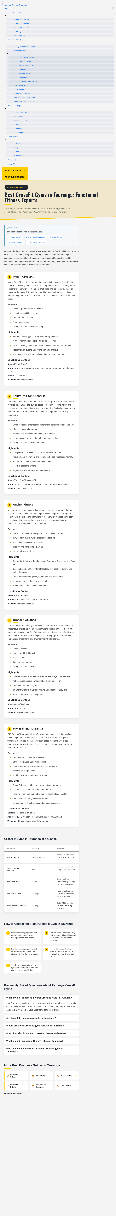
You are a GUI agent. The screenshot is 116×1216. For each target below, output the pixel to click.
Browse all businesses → (14, 1093)
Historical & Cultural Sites (24, 97)
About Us (18, 152)
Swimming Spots (25, 69)
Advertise (18, 144)
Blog (16, 148)
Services (17, 125)
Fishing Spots (24, 73)
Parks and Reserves (27, 57)
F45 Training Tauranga (16, 905)
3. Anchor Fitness (56, 237)
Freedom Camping (21, 28)
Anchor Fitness (13, 881)
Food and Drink (20, 120)
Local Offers (12, 164)
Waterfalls (23, 77)
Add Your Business (15, 170)
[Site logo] (15, 5)
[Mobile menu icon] (58, 1)
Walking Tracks (25, 61)
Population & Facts (22, 20)
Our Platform (13, 137)
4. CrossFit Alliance (15, 242)
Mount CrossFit (13, 857)
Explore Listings (14, 106)
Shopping (18, 128)
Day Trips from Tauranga (24, 101)
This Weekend (20, 89)
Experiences (19, 117)
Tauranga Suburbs (21, 23)
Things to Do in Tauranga (24, 47)
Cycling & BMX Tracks (28, 81)
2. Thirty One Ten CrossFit (35, 237)
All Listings (18, 133)
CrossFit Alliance (14, 893)
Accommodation (20, 112)
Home (6, 8)
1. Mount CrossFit (15, 237)
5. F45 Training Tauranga (36, 242)
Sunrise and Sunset (22, 93)
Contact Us (18, 156)
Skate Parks (23, 85)
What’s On (12, 160)
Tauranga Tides (20, 32)
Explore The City (14, 40)
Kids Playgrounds (26, 65)
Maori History (19, 36)
